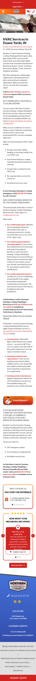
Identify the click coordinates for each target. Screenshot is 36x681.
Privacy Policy (22, 666)
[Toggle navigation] (3, 12)
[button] (12, 504)
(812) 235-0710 (12, 92)
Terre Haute (16, 2)
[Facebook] (16, 602)
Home (5, 47)
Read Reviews (17, 565)
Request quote (18, 678)
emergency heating (14, 121)
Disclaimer (10, 666)
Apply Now (17, 7)
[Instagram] (20, 602)
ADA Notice (18, 670)
